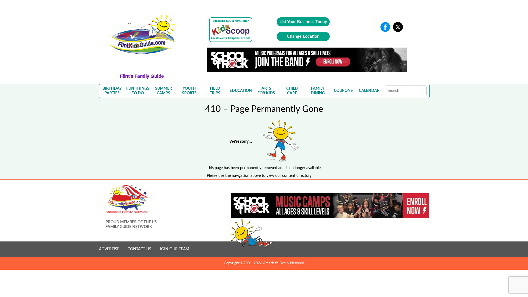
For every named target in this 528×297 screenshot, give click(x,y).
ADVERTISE (109, 249)
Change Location (303, 36)
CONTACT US (139, 249)
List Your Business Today (303, 22)
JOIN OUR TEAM (174, 249)
